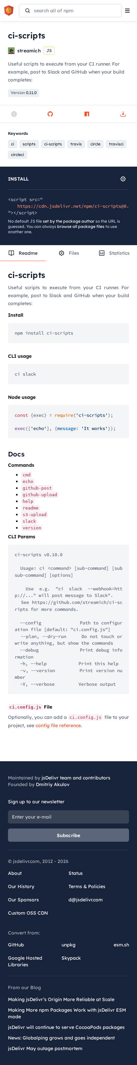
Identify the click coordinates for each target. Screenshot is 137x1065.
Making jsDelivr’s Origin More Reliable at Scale (61, 999)
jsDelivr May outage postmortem (45, 1048)
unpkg (68, 945)
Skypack (71, 958)
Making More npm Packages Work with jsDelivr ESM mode (67, 1013)
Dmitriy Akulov (52, 784)
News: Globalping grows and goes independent (61, 1038)
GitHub (16, 945)
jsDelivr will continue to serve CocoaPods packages (66, 1027)
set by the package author (68, 221)
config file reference (58, 725)
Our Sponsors (23, 900)
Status (75, 873)
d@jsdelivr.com (85, 900)
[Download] (123, 114)
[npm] (87, 114)
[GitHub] (50, 114)
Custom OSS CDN (28, 913)
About (15, 873)
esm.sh (121, 945)
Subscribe (68, 835)
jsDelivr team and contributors (76, 778)
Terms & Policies (86, 886)
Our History (21, 886)
